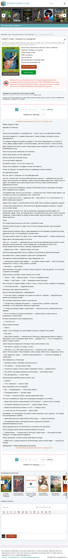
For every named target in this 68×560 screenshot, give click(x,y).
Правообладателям (14, 557)
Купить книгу (28, 72)
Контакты (4, 557)
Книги (27, 47)
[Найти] (64, 3)
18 (43, 109)
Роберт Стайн (30, 52)
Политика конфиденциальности (30, 557)
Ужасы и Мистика (51, 47)
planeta (18, 3)
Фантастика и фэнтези (37, 47)
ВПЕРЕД (50, 109)
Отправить (11, 536)
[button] (3, 512)
